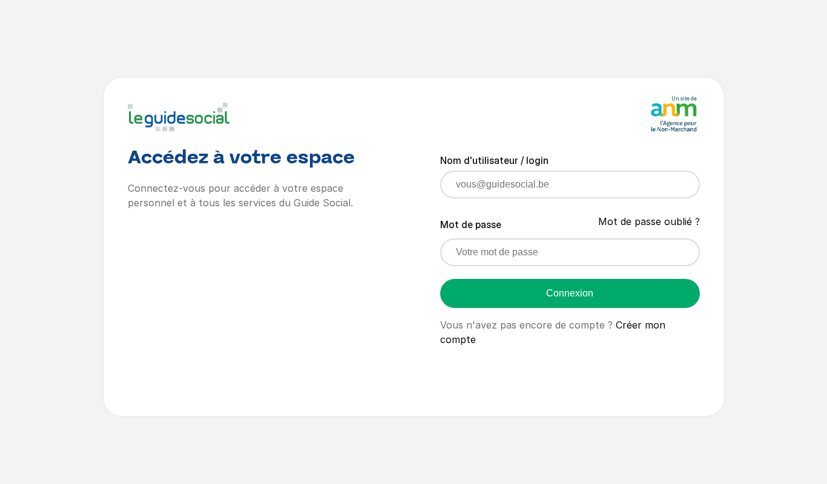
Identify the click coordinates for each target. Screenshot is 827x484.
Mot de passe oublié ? (649, 221)
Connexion (569, 293)
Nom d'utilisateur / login (494, 160)
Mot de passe (470, 224)
